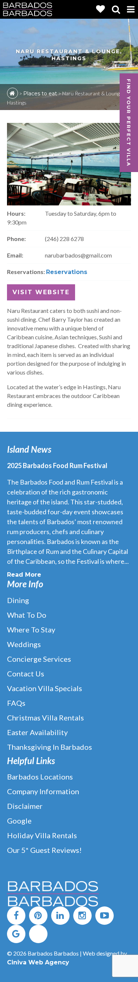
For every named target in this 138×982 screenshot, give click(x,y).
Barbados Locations (40, 776)
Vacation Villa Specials (44, 688)
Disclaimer (25, 806)
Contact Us (25, 673)
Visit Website (41, 292)
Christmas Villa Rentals (45, 717)
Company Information (43, 791)
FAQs (16, 702)
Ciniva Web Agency (38, 962)
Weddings (24, 644)
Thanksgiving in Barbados (49, 746)
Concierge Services (39, 658)
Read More (24, 574)
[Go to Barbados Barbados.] (12, 93)
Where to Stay (31, 629)
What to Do (26, 614)
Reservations (66, 272)
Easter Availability (37, 732)
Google (19, 820)
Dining (18, 600)
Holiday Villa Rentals (42, 835)
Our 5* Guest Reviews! (44, 850)
